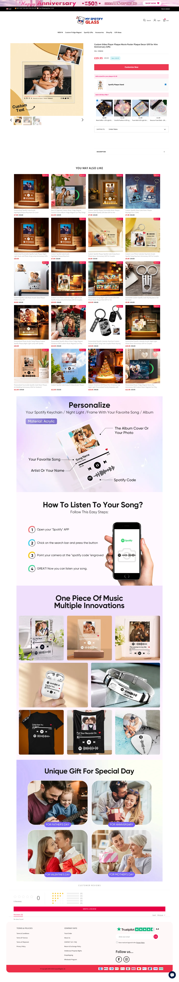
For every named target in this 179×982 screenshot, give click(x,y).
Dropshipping (68, 955)
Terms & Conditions (23, 933)
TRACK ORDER (165, 9)
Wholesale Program (70, 959)
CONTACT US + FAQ (70, 942)
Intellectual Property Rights (73, 951)
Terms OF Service (22, 938)
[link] (73, 32)
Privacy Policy (21, 946)
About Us (67, 938)
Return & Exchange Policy (72, 946)
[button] (147, 20)
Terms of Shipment (23, 942)
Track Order (68, 933)
